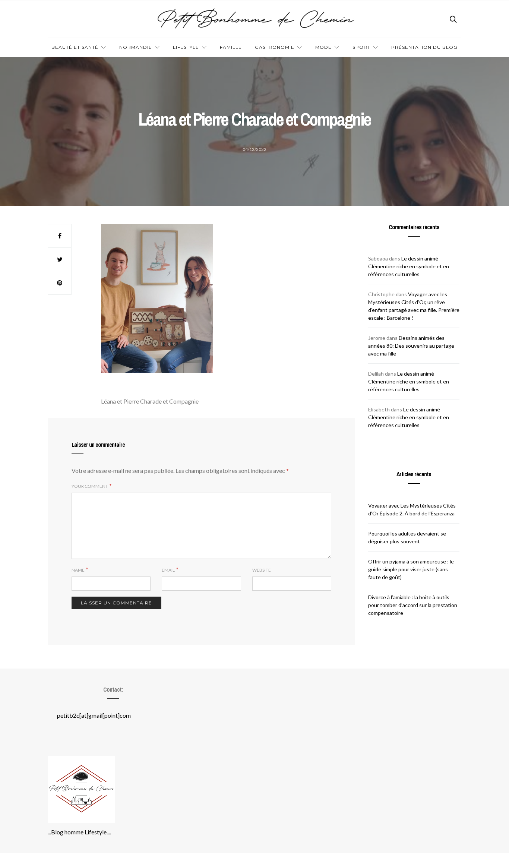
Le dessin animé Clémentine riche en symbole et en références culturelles (408, 266)
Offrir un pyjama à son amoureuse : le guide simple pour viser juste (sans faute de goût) (411, 569)
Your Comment (90, 486)
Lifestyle (186, 47)
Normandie (135, 47)
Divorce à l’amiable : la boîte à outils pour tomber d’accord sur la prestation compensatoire (412, 605)
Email (168, 570)
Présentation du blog (424, 47)
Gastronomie (274, 47)
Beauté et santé (74, 47)
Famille (231, 47)
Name (78, 570)
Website (261, 570)
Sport (361, 47)
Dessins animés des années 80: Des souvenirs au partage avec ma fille (411, 346)
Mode (323, 47)
